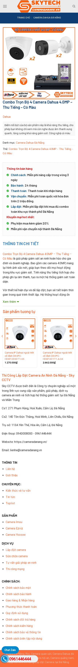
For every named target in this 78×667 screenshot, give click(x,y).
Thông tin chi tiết (21, 243)
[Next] (75, 343)
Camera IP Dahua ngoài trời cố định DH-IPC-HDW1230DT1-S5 (19, 355)
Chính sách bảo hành (18, 594)
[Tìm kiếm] (74, 6)
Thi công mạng (15, 569)
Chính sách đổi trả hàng (20, 619)
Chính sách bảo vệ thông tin (23, 632)
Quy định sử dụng (17, 613)
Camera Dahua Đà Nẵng (47, 17)
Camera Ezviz (14, 528)
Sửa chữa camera (17, 556)
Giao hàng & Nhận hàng (20, 600)
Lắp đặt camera (16, 550)
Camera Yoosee (16, 534)
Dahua (7, 116)
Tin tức (10, 497)
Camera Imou (14, 522)
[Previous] (2, 343)
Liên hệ (10, 469)
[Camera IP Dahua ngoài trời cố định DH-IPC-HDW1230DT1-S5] (20, 333)
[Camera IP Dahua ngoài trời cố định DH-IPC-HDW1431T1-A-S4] (58, 333)
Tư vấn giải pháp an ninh (21, 562)
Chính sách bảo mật (18, 588)
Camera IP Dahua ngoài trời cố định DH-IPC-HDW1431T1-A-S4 (57, 355)
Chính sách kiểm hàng (19, 626)
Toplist (10, 503)
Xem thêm (9, 301)
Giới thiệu (12, 475)
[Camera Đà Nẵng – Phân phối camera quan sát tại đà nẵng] (39, 6)
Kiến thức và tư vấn (18, 490)
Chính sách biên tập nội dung (24, 638)
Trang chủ (23, 17)
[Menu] (5, 6)
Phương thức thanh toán (21, 606)
